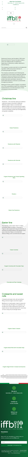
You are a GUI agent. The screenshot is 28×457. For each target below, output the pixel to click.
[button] (14, 24)
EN (11, 13)
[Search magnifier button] (26, 28)
